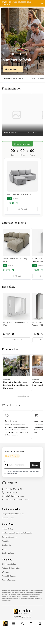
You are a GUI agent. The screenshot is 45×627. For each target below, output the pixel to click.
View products (11, 69)
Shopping (7, 559)
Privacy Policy (7, 529)
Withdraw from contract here (17, 499)
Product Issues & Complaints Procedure (18, 533)
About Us (5, 541)
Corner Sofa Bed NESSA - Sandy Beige (15, 260)
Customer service (11, 509)
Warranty (5, 572)
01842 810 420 (12, 492)
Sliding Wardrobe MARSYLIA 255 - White (16, 324)
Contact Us (6, 545)
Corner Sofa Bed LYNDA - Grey (19, 194)
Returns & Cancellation (11, 568)
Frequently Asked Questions (13, 514)
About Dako (8, 524)
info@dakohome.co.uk (15, 496)
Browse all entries (22, 396)
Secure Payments (9, 580)
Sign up (35, 465)
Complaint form (8, 518)
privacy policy (27, 471)
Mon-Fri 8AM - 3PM (14, 489)
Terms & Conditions (9, 537)
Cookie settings (8, 553)
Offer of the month (22, 144)
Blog (4, 549)
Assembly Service (9, 576)
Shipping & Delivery (9, 564)
